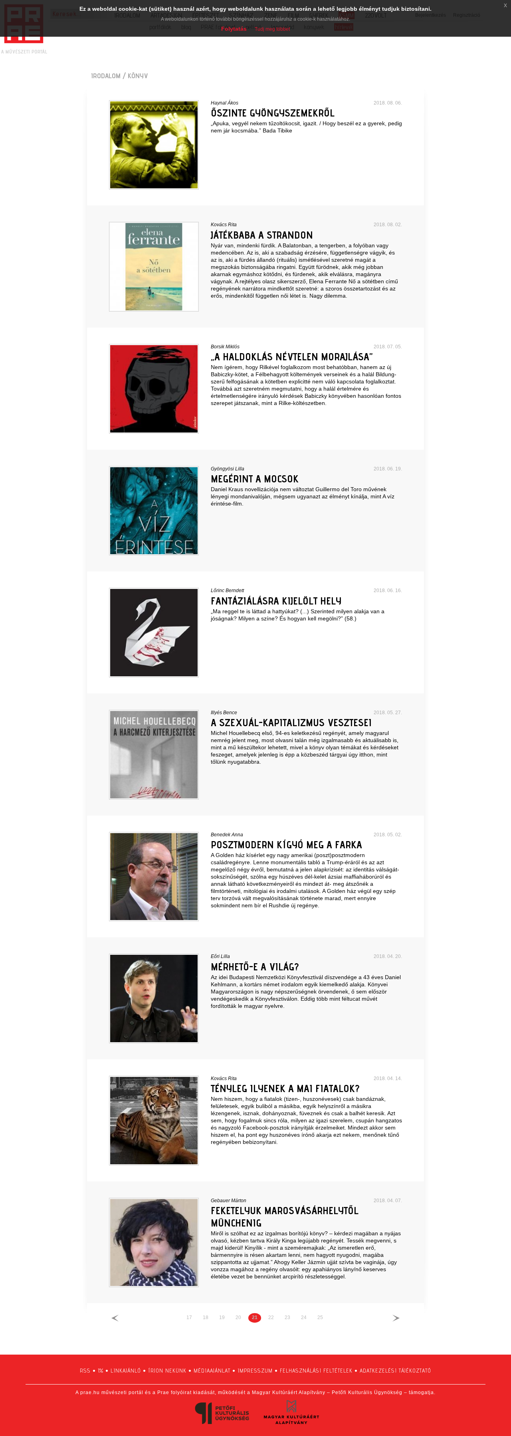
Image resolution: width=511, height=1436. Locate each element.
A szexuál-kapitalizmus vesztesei (291, 722)
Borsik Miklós (225, 347)
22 (271, 1317)
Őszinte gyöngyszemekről (273, 113)
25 (320, 1317)
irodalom (106, 75)
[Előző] (115, 1317)
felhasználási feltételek (316, 1370)
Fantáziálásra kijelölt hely (276, 601)
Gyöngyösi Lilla (227, 469)
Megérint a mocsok (255, 478)
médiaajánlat (212, 1370)
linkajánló (126, 1370)
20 (238, 1317)
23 (287, 1317)
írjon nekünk (167, 1370)
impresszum (255, 1370)
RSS (85, 1370)
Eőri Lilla (220, 956)
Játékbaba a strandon (262, 235)
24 (304, 1317)
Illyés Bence (224, 712)
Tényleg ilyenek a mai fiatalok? (285, 1088)
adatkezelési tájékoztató (395, 1370)
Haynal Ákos (224, 103)
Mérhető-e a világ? (255, 966)
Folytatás (234, 29)
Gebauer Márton (228, 1200)
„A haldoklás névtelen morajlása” (291, 356)
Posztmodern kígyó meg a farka (286, 844)
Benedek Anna (227, 835)
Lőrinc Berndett (227, 590)
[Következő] (396, 1317)
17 (189, 1317)
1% (100, 1370)
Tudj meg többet (272, 29)
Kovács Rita (224, 224)
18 (205, 1317)
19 (222, 1317)
